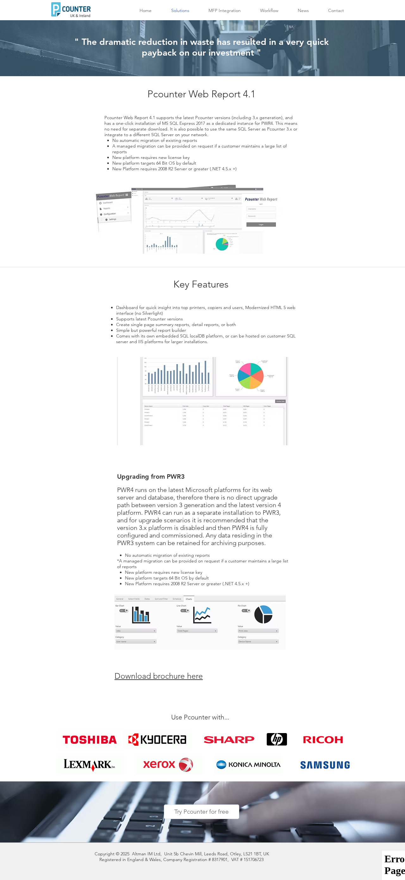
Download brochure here (159, 676)
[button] (224, 10)
